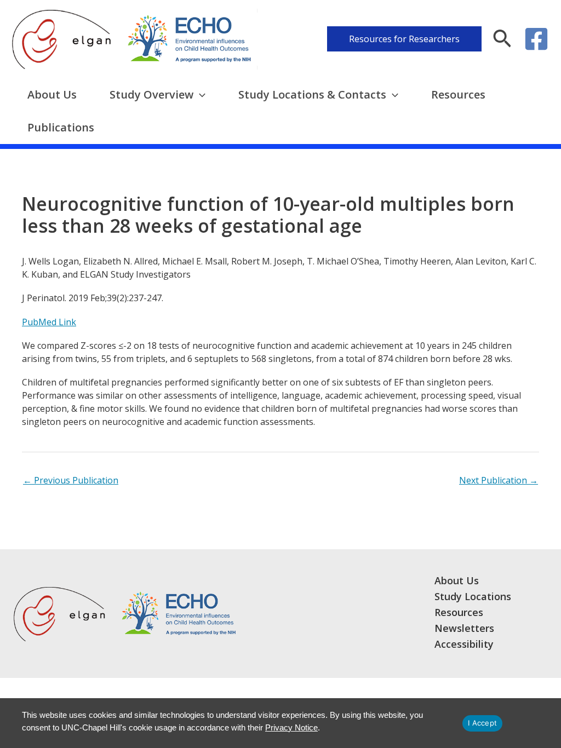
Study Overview (151, 94)
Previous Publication (70, 480)
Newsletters (464, 628)
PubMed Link (49, 322)
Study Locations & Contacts (312, 94)
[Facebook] (536, 39)
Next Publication (498, 480)
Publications (60, 127)
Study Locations (472, 596)
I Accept (482, 722)
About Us (52, 94)
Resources (458, 94)
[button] (404, 38)
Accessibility (464, 644)
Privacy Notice (291, 727)
